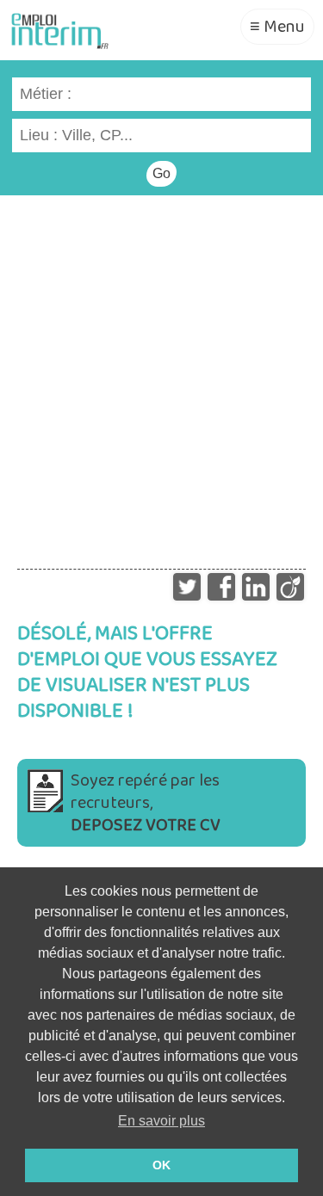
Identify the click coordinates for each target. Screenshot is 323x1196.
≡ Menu (277, 26)
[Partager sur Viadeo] (290, 582)
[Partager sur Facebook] (221, 582)
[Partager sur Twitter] (186, 582)
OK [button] (161, 1165)
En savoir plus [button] (161, 1120)
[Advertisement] (161, 374)
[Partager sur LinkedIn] (255, 582)
